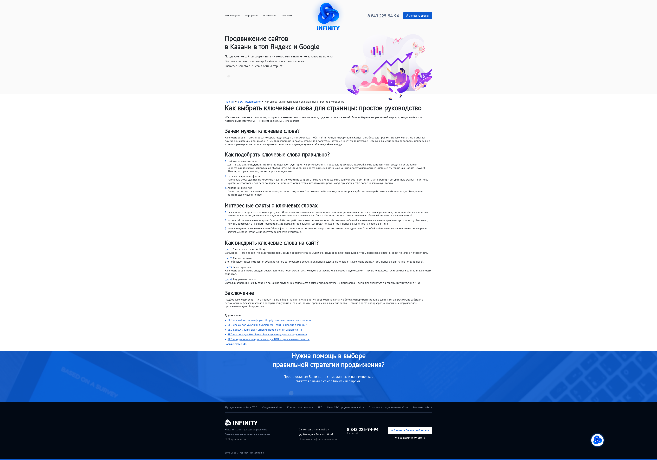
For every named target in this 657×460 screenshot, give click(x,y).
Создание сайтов (272, 407)
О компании (269, 15)
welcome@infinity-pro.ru (410, 437)
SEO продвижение (236, 439)
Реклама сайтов (422, 407)
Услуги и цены (232, 15)
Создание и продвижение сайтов (388, 407)
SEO (320, 407)
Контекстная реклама (300, 407)
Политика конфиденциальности (318, 439)
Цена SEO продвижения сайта (345, 407)
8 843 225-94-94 (383, 15)
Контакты (287, 15)
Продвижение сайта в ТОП (241, 407)
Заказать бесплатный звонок (411, 430)
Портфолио (251, 15)
